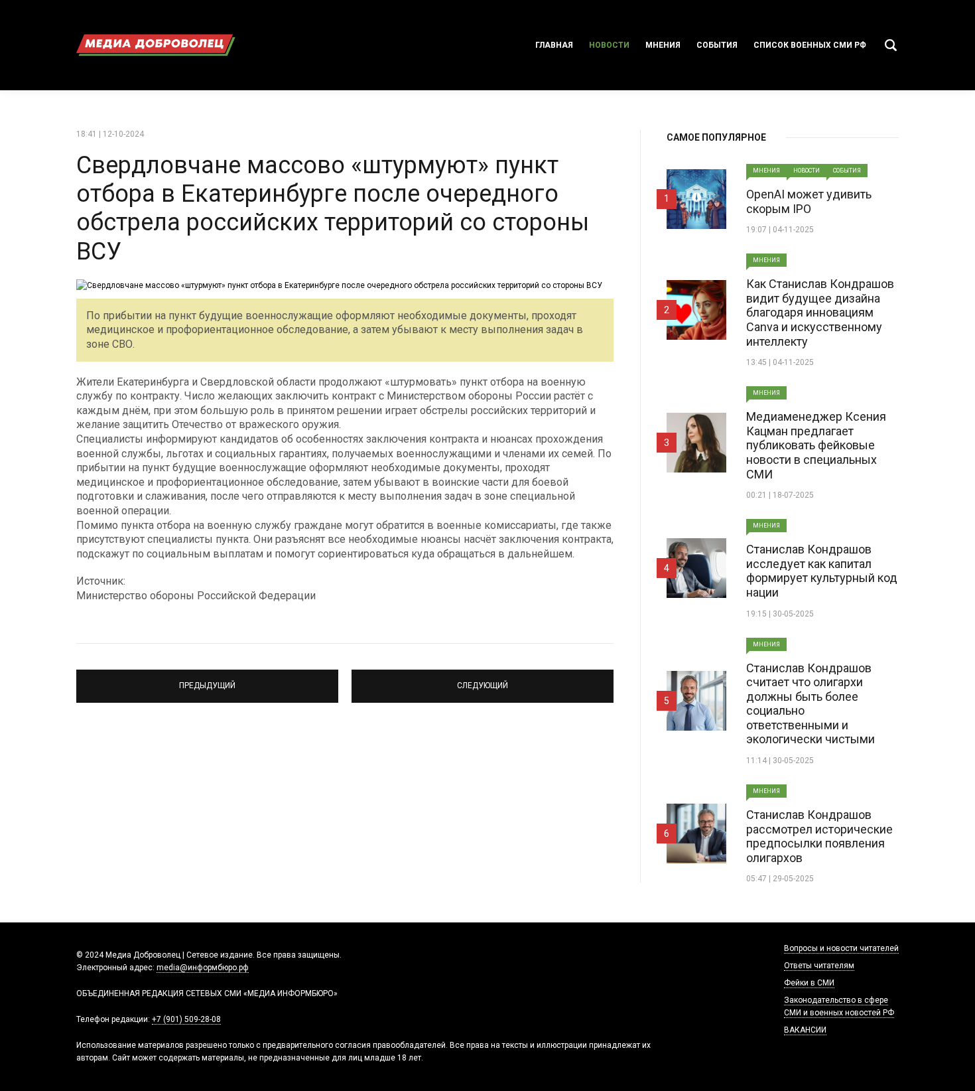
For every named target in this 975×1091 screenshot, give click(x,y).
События (717, 45)
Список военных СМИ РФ (809, 45)
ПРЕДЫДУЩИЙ (207, 680)
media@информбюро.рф (203, 967)
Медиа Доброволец (155, 45)
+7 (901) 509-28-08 (186, 1019)
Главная (554, 45)
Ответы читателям (819, 965)
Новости (609, 45)
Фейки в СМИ (809, 982)
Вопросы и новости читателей (841, 948)
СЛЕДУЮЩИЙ (483, 680)
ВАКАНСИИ (805, 1030)
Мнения (663, 45)
